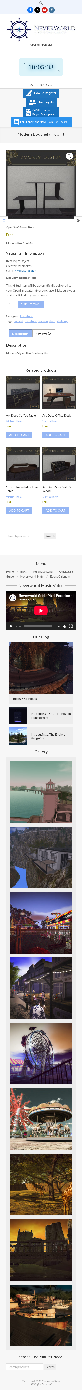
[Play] (11, 626)
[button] (69, 156)
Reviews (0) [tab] (44, 333)
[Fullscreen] (71, 626)
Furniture (26, 316)
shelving (62, 321)
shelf (52, 321)
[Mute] (64, 626)
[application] (41, 610)
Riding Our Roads (25, 698)
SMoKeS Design (25, 270)
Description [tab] (20, 333)
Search (50, 536)
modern (43, 321)
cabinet (18, 321)
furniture (31, 321)
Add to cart (31, 304)
